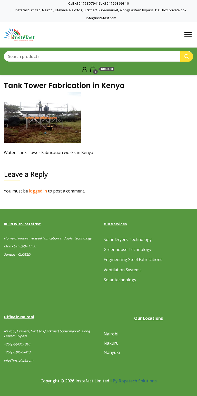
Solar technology (120, 280)
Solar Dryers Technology (128, 239)
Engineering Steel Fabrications (133, 259)
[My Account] (84, 69)
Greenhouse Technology (127, 249)
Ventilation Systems (123, 270)
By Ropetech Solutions (135, 381)
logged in (38, 191)
